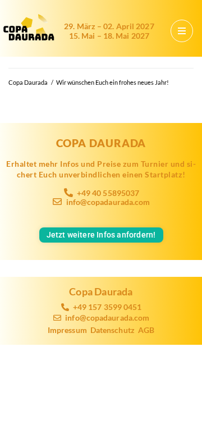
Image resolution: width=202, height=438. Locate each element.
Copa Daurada (28, 82)
